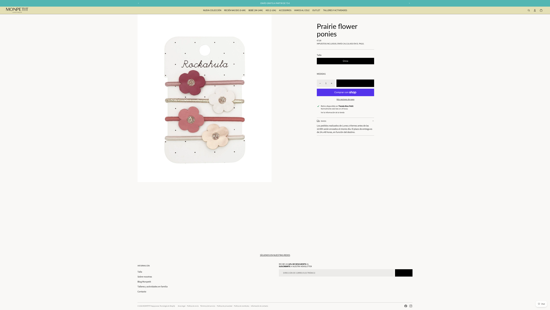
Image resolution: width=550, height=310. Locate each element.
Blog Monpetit (144, 281)
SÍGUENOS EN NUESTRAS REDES (275, 255)
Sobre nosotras (145, 276)
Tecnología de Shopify (167, 306)
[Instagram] (410, 306)
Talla (140, 271)
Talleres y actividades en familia (153, 286)
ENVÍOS (323, 121)
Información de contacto (259, 306)
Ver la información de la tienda (332, 112)
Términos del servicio (207, 306)
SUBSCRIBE (403, 273)
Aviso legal (181, 306)
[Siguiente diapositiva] (409, 3)
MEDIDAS (321, 73)
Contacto (142, 291)
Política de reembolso (241, 306)
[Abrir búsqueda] (529, 10)
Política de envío (193, 306)
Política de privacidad (224, 306)
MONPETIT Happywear (151, 306)
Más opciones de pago (345, 99)
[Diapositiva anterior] (138, 3)
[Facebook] (405, 306)
